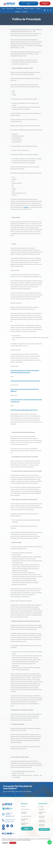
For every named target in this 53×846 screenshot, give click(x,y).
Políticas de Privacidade (42, 825)
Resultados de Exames (24, 819)
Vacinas (38, 8)
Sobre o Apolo (9, 8)
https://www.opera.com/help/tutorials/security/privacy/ (24, 410)
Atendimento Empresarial (42, 821)
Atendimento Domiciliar (42, 817)
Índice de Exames (25, 809)
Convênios (18, 8)
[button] (49, 842)
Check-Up (26, 8)
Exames (32, 8)
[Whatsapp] (51, 10)
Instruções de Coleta (26, 816)
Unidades (25, 11)
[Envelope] (11, 825)
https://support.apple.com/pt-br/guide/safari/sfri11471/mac (25, 380)
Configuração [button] (5, 842)
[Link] (3, 828)
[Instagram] (48, 10)
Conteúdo (17, 11)
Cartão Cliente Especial (42, 812)
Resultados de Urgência (24, 823)
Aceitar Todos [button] (12, 842)
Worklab (26, 207)
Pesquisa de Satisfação (24, 812)
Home (3, 8)
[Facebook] (44, 10)
